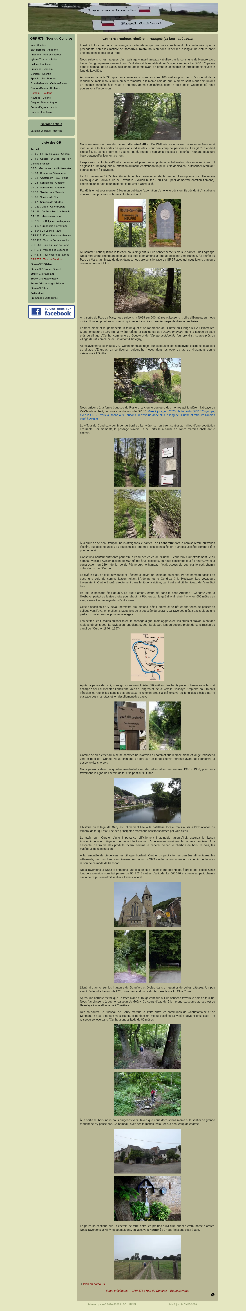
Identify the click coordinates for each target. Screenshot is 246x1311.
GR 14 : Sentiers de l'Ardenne (48, 182)
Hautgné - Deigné (41, 97)
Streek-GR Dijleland (42, 264)
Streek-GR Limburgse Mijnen (47, 283)
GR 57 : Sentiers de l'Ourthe (47, 201)
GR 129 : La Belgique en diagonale (51, 221)
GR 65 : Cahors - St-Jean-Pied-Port (51, 158)
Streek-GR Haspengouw (44, 278)
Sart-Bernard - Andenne (44, 49)
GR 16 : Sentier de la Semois (47, 192)
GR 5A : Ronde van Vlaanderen (48, 173)
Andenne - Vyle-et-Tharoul (46, 54)
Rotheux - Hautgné (41, 92)
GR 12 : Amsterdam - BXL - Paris (49, 177)
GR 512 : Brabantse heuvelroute (49, 225)
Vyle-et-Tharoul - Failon (44, 59)
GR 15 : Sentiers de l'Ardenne (48, 187)
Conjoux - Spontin (41, 73)
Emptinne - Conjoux (42, 68)
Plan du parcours (94, 1284)
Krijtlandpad (37, 293)
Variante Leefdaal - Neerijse (46, 130)
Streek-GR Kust (39, 288)
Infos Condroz (39, 45)
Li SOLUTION (128, 1304)
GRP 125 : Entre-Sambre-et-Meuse (51, 235)
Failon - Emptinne (41, 64)
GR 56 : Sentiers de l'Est (45, 197)
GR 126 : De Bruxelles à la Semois (50, 211)
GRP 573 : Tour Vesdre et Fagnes (50, 254)
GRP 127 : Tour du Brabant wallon (50, 240)
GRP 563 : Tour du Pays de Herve (50, 244)
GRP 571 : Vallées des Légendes (49, 249)
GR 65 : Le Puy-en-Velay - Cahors (50, 153)
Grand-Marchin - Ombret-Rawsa (49, 83)
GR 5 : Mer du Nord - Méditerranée (51, 168)
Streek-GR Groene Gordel (46, 269)
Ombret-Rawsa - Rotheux (45, 88)
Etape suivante (179, 1290)
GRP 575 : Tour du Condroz (46, 259)
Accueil (35, 149)
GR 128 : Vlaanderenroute (46, 216)
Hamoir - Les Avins (41, 112)
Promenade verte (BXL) (44, 297)
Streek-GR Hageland (42, 273)
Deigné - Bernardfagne (44, 102)
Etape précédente (117, 1290)
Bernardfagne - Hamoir (44, 107)
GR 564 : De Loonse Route (46, 230)
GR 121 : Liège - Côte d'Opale (48, 206)
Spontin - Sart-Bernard (43, 78)
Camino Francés (40, 163)
